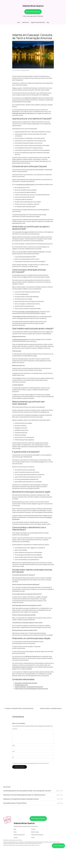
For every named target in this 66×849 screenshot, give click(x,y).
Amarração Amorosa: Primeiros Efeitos (14, 803)
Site (13, 757)
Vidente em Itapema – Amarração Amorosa (50, 708)
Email (13, 751)
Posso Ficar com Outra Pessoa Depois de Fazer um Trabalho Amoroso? (24, 795)
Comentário (15, 728)
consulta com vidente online (25, 184)
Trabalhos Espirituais (25, 70)
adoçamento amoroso (19, 339)
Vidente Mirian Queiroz (33, 5)
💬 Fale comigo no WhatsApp (33, 11)
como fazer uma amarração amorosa (28, 311)
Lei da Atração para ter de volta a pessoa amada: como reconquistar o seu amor (27, 790)
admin (18, 70)
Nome (13, 745)
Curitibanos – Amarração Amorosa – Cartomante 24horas (19, 708)
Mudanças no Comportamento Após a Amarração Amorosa (21, 799)
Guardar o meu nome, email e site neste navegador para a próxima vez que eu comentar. (31, 763)
